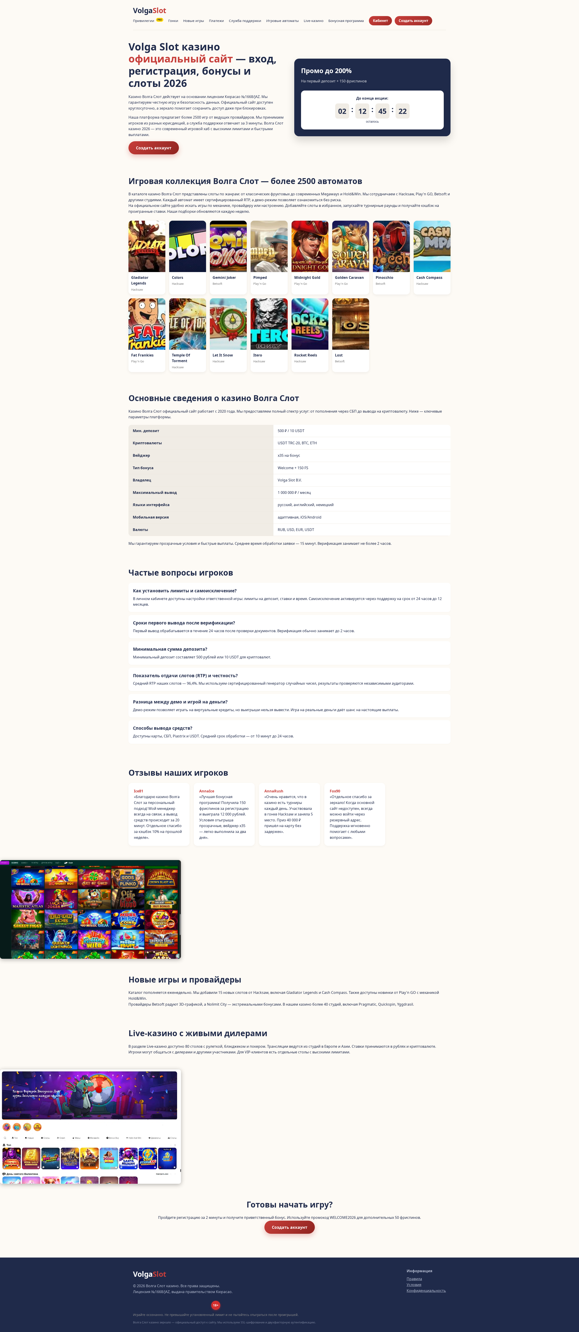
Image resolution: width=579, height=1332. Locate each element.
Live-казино (313, 20)
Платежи (216, 20)
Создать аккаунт (413, 20)
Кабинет (380, 20)
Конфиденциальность (426, 1290)
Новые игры (193, 20)
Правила (414, 1278)
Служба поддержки (245, 20)
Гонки (173, 20)
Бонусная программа (346, 20)
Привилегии (147, 20)
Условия (414, 1284)
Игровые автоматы (282, 20)
